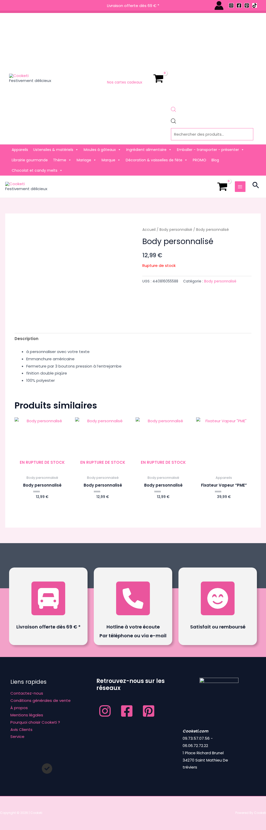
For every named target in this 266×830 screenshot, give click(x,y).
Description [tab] (26, 338)
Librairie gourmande (30, 160)
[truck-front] (48, 598)
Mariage (84, 160)
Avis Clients (21, 729)
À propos (19, 707)
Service (17, 736)
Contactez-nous (26, 693)
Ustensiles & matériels (53, 149)
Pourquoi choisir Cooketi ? (35, 722)
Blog (215, 160)
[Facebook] (239, 5)
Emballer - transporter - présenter (208, 149)
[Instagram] (231, 5)
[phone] (133, 598)
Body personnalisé (175, 229)
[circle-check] (47, 768)
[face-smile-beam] (218, 598)
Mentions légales (26, 715)
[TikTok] (254, 5)
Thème (59, 160)
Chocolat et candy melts (34, 170)
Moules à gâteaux (100, 149)
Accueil (149, 229)
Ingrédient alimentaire (146, 149)
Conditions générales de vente (40, 700)
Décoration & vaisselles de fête (154, 160)
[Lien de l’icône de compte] (219, 5)
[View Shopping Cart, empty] (158, 78)
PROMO (199, 160)
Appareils (20, 149)
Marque (108, 160)
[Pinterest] (246, 5)
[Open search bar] (173, 110)
